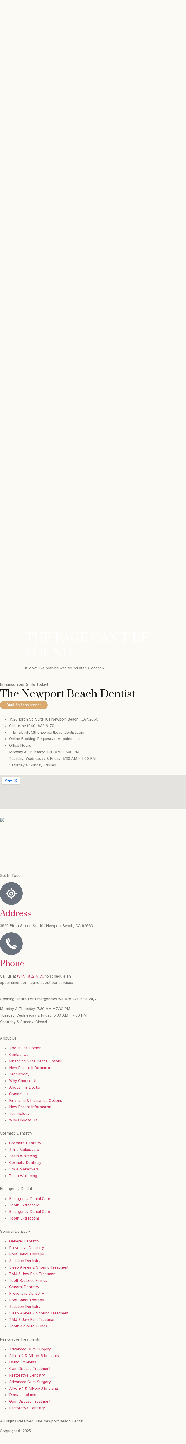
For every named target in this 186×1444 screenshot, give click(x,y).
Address (15, 913)
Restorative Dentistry (27, 1375)
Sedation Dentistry (25, 1260)
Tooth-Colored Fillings (28, 1280)
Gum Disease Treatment (29, 1368)
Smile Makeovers (24, 1149)
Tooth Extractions (24, 1205)
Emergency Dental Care (29, 1198)
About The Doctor (25, 1048)
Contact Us (18, 1054)
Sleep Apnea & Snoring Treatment (38, 1267)
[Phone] (11, 943)
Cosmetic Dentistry (25, 1143)
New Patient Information (30, 1067)
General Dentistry (24, 1241)
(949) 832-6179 (31, 976)
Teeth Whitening (23, 1156)
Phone (12, 963)
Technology (19, 1074)
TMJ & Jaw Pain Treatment (32, 1274)
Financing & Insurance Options (35, 1061)
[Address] (11, 893)
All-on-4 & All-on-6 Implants (34, 1355)
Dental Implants (22, 1362)
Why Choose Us (23, 1080)
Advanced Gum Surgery (30, 1349)
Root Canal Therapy (26, 1254)
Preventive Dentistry (26, 1247)
